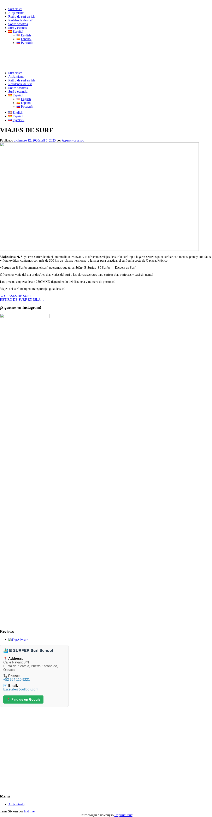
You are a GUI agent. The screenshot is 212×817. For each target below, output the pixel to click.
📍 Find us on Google (23, 699)
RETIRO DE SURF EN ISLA (22, 299)
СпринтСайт (123, 815)
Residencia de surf (20, 20)
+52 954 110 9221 (16, 679)
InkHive (29, 811)
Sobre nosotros (18, 24)
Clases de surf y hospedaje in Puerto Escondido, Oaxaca (79, 53)
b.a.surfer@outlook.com (20, 689)
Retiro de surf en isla (21, 16)
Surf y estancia (18, 28)
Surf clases (15, 9)
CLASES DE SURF (15, 296)
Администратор (73, 140)
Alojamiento (16, 13)
